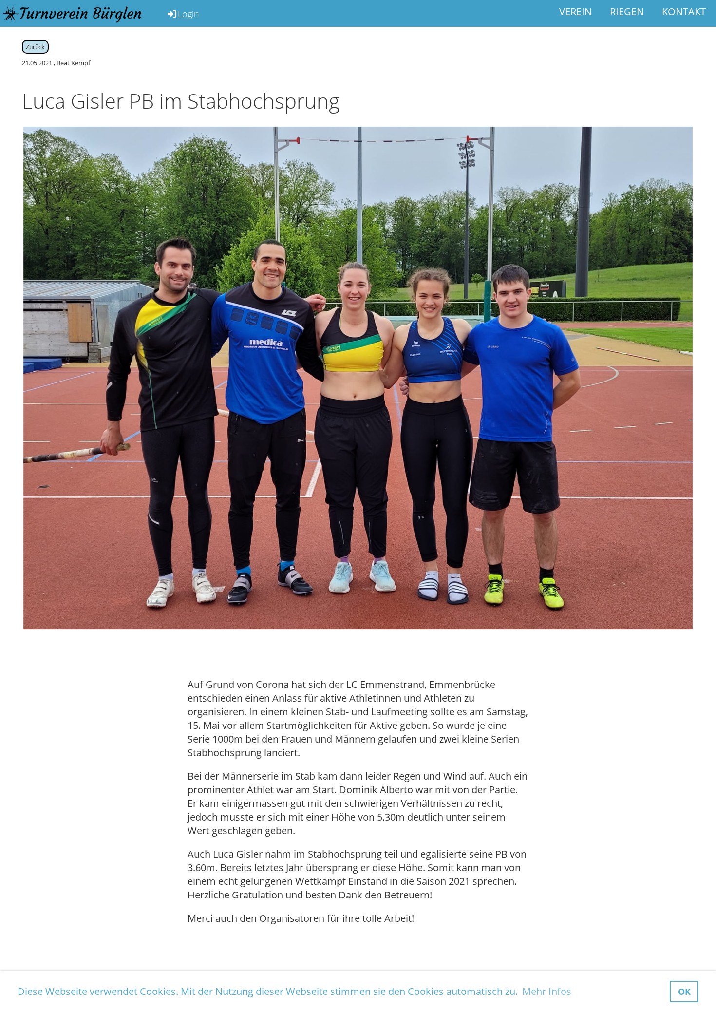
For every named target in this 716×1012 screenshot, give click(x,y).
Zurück (35, 46)
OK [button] (684, 991)
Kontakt (684, 11)
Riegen (627, 11)
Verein (575, 11)
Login (188, 13)
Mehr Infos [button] (546, 991)
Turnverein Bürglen (80, 13)
